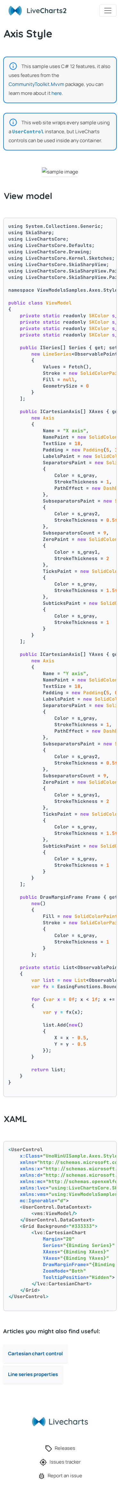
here (57, 93)
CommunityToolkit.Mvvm (36, 84)
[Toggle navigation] (108, 10)
